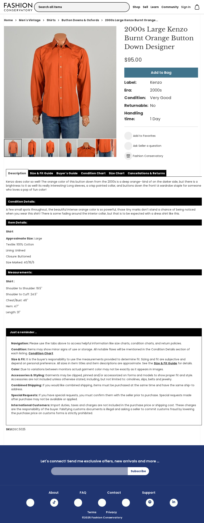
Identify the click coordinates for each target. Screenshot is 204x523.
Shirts (51, 20)
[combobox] (81, 7)
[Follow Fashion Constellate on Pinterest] (126, 503)
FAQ (83, 492)
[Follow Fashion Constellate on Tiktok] (54, 503)
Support (148, 492)
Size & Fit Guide (165, 363)
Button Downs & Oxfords (80, 20)
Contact (114, 492)
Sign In (186, 7)
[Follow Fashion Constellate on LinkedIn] (174, 503)
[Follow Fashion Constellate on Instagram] (30, 503)
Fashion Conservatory (148, 156)
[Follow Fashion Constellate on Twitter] (102, 503)
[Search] (123, 6)
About (54, 492)
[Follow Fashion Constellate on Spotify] (150, 503)
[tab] (17, 173)
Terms (91, 512)
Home (8, 20)
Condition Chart (40, 353)
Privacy (111, 512)
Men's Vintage (30, 20)
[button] (31, 148)
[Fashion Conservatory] (18, 7)
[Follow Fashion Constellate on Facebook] (78, 503)
